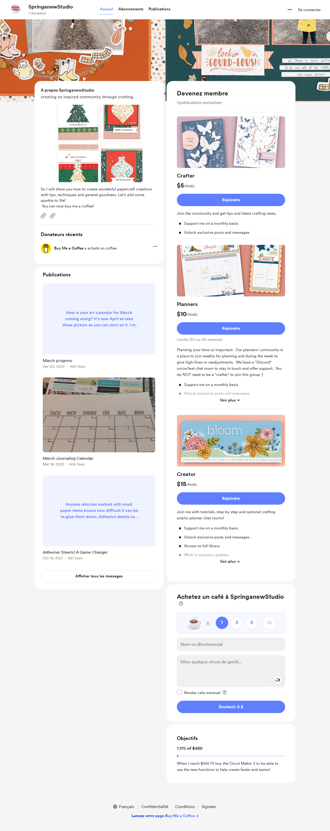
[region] (231, 331)
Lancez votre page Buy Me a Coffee (163, 815)
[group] (231, 177)
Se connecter (309, 9)
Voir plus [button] (228, 400)
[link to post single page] (99, 326)
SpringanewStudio (50, 7)
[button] (106, 9)
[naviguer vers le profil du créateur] (15, 9)
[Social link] (43, 215)
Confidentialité (154, 806)
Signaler (209, 806)
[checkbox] (198, 692)
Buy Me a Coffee (69, 248)
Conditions (185, 806)
